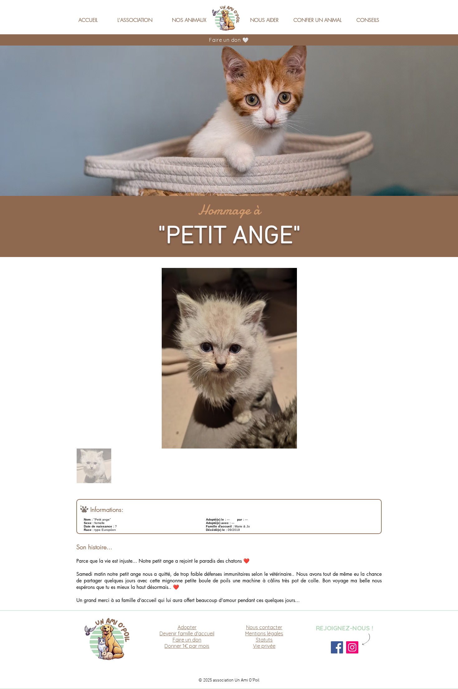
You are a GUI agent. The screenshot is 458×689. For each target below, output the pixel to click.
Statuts (264, 640)
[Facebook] (337, 647)
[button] (139, 17)
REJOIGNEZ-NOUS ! (344, 628)
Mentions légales (264, 633)
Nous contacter (264, 627)
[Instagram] (352, 647)
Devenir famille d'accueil (187, 633)
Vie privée (264, 646)
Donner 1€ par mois (187, 646)
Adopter (187, 627)
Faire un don (187, 640)
